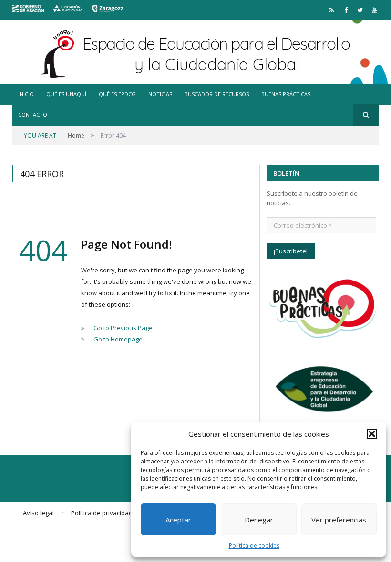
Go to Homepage (118, 339)
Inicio (26, 94)
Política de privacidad (102, 513)
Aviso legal (38, 513)
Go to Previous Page (123, 327)
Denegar (259, 519)
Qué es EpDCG (117, 94)
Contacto (32, 114)
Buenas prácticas (285, 94)
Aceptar (178, 519)
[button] (372, 434)
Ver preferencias (338, 519)
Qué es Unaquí (66, 94)
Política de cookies (254, 546)
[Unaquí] (195, 52)
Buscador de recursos (217, 94)
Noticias (160, 94)
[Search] (366, 115)
